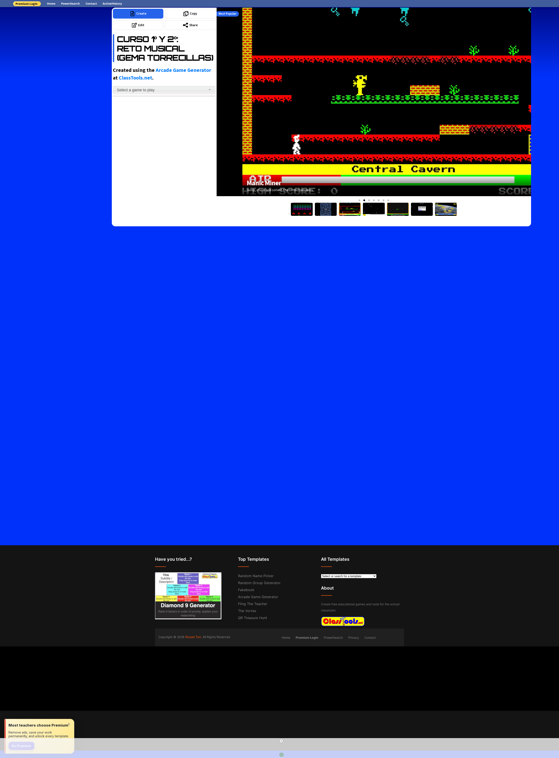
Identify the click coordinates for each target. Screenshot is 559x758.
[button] (359, 200)
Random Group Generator (259, 583)
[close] (281, 741)
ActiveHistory (112, 3)
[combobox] (164, 90)
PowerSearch (70, 3)
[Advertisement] (56, 40)
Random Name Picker (256, 576)
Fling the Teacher (252, 604)
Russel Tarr (193, 637)
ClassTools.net (135, 78)
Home (51, 3)
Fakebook (246, 590)
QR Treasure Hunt (252, 618)
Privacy (353, 637)
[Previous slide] (237, 102)
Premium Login (27, 4)
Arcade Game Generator (183, 70)
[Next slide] (510, 102)
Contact (91, 3)
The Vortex (247, 611)
